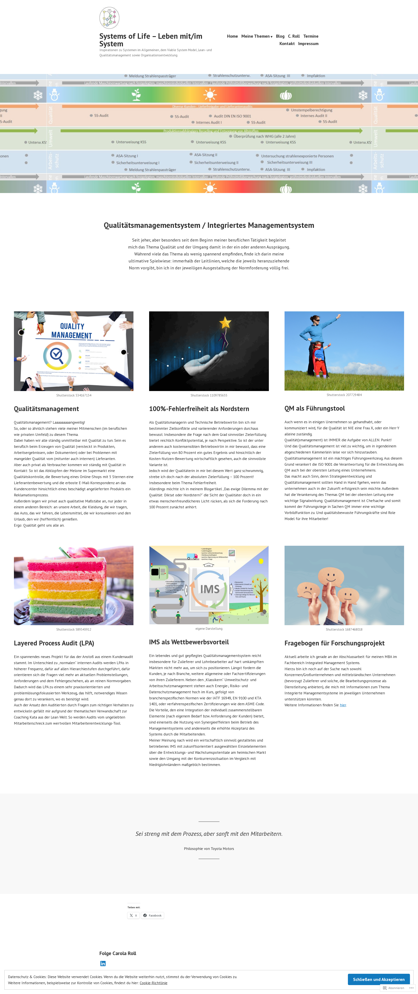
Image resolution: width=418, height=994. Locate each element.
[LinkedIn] (102, 963)
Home (232, 37)
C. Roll (294, 37)
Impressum (308, 43)
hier (343, 704)
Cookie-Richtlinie (153, 982)
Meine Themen (255, 37)
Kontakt (287, 43)
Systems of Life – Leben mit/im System (150, 40)
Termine (311, 37)
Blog (280, 37)
